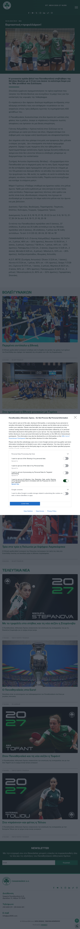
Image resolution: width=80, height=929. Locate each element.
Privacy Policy (51, 511)
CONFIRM (25, 503)
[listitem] (40, 454)
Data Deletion (28, 511)
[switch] (66, 458)
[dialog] (40, 464)
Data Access (40, 511)
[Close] (76, 418)
